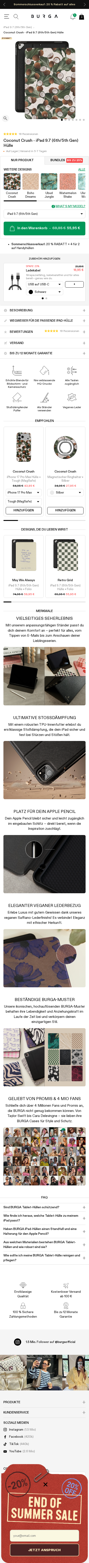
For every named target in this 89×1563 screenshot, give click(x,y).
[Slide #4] (76, 120)
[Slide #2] (69, 120)
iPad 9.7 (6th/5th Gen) (17, 27)
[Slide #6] (84, 120)
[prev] (4, 4)
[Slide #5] (80, 120)
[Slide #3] (73, 120)
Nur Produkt (22, 160)
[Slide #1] (65, 120)
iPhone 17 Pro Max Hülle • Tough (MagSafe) (24, 479)
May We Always (23, 580)
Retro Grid (65, 580)
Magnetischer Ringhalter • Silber (65, 479)
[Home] (44, 16)
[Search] (16, 16)
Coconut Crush (23, 471)
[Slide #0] (62, 120)
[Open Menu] (6, 16)
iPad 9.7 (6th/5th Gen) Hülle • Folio (23, 587)
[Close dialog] (46, 1485)
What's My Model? (70, 206)
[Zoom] (5, 119)
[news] (72, 16)
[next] (85, 4)
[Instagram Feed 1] (44, 1372)
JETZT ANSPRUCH (44, 1550)
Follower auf (50, 1342)
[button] (20, 134)
